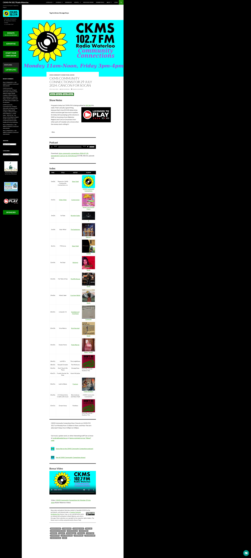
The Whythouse (75, 279)
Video (71, 94)
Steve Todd (75, 181)
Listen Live (49, 2)
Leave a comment (78, 89)
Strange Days (55, 535)
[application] (72, 147)
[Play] (52, 147)
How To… (76, 2)
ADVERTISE (11, 44)
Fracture (75, 384)
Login (116, 2)
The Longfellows (67, 535)
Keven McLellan (72, 530)
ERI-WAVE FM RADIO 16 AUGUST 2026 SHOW (11, 84)
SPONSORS (11, 212)
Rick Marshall (75, 328)
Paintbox (53, 533)
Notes (53, 94)
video (64, 538)
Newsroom (68, 2)
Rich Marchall (71, 533)
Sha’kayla (75, 262)
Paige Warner (75, 345)
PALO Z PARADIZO (8, 82)
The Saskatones (75, 229)
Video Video (63, 200)
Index (65, 94)
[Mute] (88, 147)
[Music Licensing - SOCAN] (11, 201)
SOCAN (88, 105)
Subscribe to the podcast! (74, 449)
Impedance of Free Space (75, 312)
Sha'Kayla (81, 533)
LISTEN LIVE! (11, 70)
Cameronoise (75, 200)
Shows (72, 75)
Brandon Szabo (75, 215)
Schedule (58, 2)
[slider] (92, 146)
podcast (61, 533)
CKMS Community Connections (59, 75)
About (108, 2)
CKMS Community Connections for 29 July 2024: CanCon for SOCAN (70, 81)
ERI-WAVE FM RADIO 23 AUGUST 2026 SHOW (11, 126)
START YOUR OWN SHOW (11, 54)
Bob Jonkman (65, 89)
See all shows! (70, 457)
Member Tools (100, 2)
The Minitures (79, 535)
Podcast (59, 94)
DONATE (11, 34)
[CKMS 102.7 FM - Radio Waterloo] (11, 13)
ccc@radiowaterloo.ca (60, 438)
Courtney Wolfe (75, 295)
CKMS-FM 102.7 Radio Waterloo (15, 2)
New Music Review (88, 2)
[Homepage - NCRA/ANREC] (11, 186)
